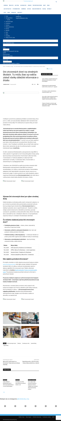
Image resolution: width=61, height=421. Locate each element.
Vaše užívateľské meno (8, 43)
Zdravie (29, 5)
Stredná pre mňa (25, 343)
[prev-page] (3, 392)
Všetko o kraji (21, 417)
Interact (49, 8)
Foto (5, 12)
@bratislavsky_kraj (23, 399)
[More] (37, 88)
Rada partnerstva (36, 8)
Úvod (4, 66)
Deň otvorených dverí (11, 343)
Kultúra (17, 5)
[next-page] (4, 392)
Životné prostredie (37, 5)
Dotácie (29, 8)
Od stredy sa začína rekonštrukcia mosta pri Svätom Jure (20, 383)
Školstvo (11, 5)
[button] (56, 2)
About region (28, 417)
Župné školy (6, 345)
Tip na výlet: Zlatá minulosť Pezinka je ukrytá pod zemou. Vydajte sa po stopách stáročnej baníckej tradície (50, 98)
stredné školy (33, 343)
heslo (4, 47)
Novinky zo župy (9, 66)
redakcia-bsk (6, 84)
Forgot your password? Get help (10, 51)
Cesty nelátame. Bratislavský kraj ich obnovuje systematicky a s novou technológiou (49, 80)
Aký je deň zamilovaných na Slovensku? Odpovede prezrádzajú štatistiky (11, 363)
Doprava (6, 5)
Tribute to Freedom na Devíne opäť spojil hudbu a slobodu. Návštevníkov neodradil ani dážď (49, 104)
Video (8, 12)
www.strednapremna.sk (9, 264)
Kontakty (19, 12)
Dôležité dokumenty (37, 417)
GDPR (4, 52)
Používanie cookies (47, 417)
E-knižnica (23, 8)
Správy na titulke (18, 68)
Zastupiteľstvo (7, 8)
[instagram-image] (5, 406)
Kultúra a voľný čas (32, 379)
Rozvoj (44, 8)
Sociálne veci (23, 5)
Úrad (48, 5)
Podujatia (13, 12)
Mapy (44, 5)
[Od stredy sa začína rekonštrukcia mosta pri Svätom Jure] (20, 377)
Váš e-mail (5, 60)
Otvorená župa (16, 8)
